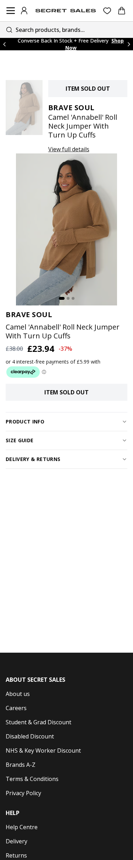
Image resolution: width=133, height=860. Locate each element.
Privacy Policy (23, 793)
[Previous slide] (4, 44)
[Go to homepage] (65, 10)
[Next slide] (128, 44)
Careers (16, 708)
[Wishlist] (107, 11)
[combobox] (66, 30)
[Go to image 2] (68, 298)
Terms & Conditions (32, 779)
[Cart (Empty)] (122, 11)
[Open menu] (10, 10)
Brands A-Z (20, 765)
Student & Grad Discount (38, 722)
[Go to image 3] (73, 298)
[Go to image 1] (62, 298)
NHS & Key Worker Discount (43, 750)
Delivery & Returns (33, 459)
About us (18, 694)
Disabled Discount (30, 736)
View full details (68, 149)
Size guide (20, 440)
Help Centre (22, 827)
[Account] (24, 11)
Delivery (16, 841)
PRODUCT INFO (25, 421)
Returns (16, 855)
